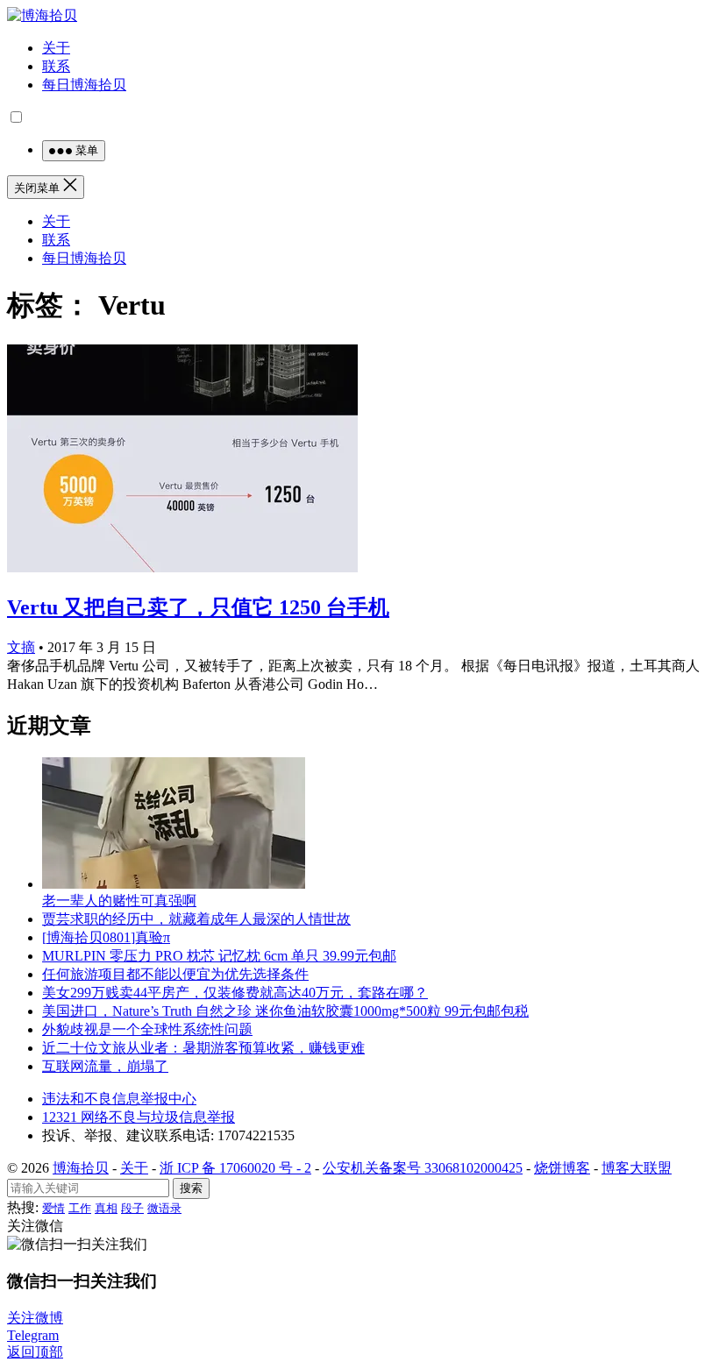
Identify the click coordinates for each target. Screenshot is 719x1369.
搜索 (191, 1188)
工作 (79, 1208)
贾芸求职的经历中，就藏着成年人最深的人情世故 (196, 918)
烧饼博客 (562, 1167)
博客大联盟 (637, 1167)
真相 (106, 1208)
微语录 (164, 1208)
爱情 (53, 1208)
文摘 (21, 647)
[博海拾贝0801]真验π (106, 937)
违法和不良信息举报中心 (119, 1098)
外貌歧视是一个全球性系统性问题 (147, 1029)
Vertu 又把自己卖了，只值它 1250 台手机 (198, 607)
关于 (56, 47)
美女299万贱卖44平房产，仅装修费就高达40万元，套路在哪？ (235, 992)
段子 (132, 1208)
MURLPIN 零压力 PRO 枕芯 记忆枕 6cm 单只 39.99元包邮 (219, 955)
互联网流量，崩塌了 (105, 1066)
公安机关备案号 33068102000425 (423, 1167)
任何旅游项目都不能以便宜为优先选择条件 (175, 974)
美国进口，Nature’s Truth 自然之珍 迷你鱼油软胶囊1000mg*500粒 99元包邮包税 (285, 1011)
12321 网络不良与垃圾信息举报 (138, 1117)
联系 (56, 66)
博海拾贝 (81, 1167)
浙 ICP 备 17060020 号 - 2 (235, 1167)
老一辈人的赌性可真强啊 (119, 900)
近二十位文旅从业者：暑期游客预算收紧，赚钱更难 (203, 1047)
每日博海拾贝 (84, 84)
